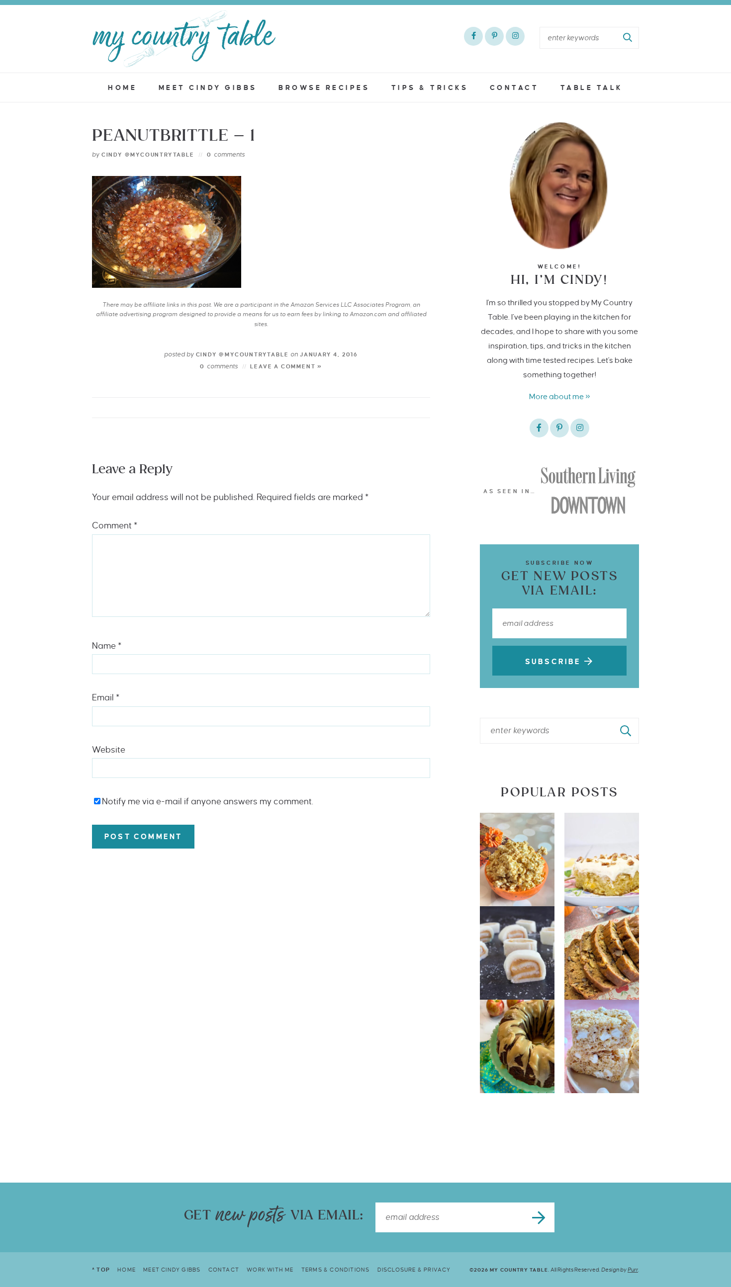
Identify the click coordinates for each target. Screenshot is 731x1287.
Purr (633, 1270)
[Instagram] (515, 36)
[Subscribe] (539, 1217)
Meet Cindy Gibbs (208, 87)
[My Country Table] (184, 39)
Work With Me (270, 1270)
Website (108, 750)
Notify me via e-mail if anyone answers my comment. (207, 801)
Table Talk (591, 87)
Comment (114, 525)
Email (105, 697)
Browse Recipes (323, 87)
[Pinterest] (494, 36)
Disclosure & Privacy (414, 1270)
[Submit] (628, 37)
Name (106, 646)
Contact (514, 87)
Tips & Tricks (429, 87)
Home (122, 87)
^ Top (101, 1270)
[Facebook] (473, 36)
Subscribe (554, 662)
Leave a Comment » (286, 366)
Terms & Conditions (335, 1270)
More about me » (559, 396)
